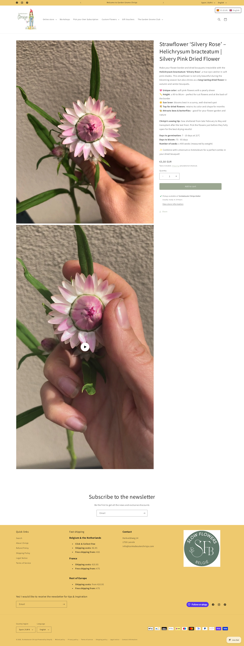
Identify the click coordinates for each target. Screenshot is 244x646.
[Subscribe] (144, 513)
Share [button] (164, 211)
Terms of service (87, 639)
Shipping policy (101, 639)
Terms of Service (23, 563)
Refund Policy (22, 548)
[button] (49, 19)
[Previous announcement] (81, 2)
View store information (173, 204)
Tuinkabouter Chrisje (30, 639)
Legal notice (114, 639)
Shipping (175, 166)
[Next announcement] (163, 2)
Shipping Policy (23, 553)
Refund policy (60, 639)
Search (19, 538)
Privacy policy (73, 639)
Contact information (129, 639)
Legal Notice (21, 558)
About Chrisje (22, 543)
